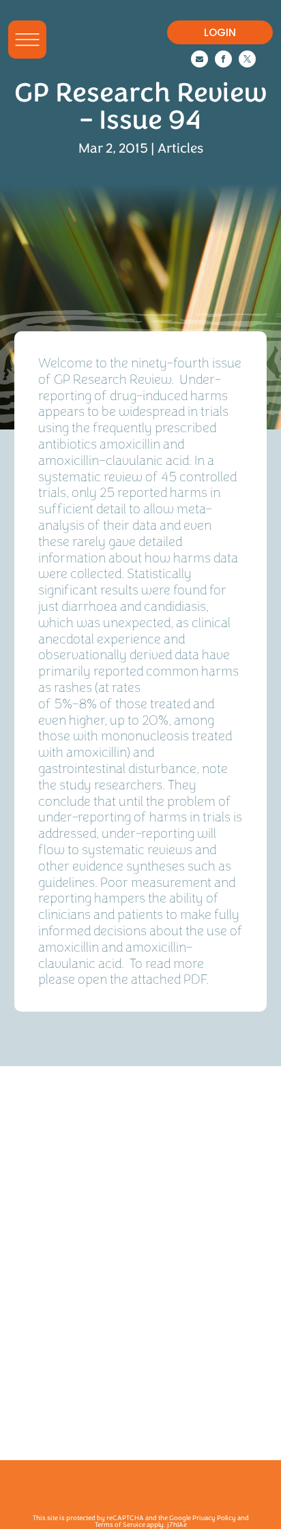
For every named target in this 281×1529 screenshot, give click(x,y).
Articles (180, 148)
